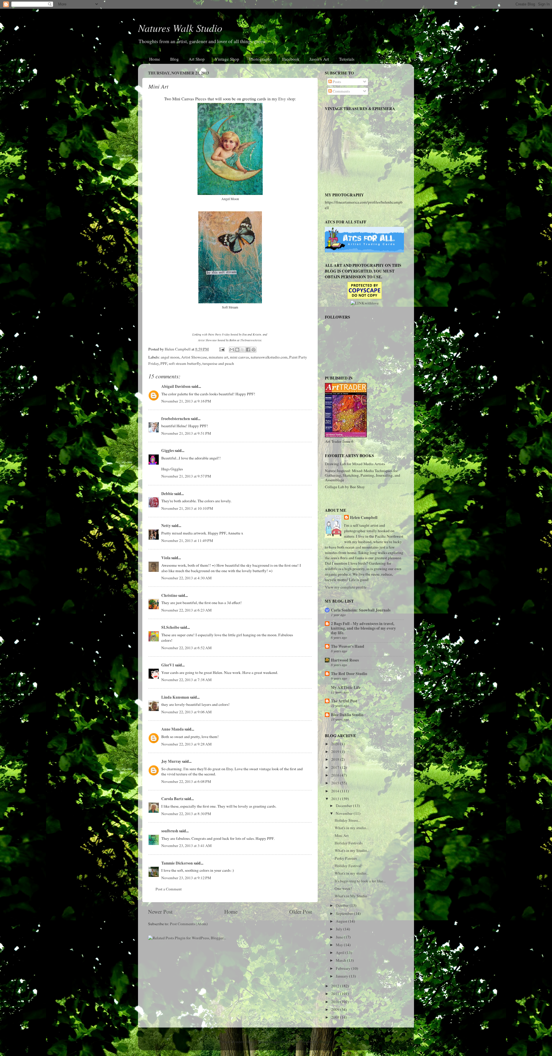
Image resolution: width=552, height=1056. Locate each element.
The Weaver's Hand (347, 646)
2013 (335, 798)
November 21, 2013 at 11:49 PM (187, 540)
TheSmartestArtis (250, 340)
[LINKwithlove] (364, 303)
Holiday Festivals (349, 843)
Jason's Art (319, 59)
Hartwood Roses (345, 660)
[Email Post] (221, 349)
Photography (260, 59)
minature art (218, 357)
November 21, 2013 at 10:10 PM (187, 508)
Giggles (167, 450)
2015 (335, 782)
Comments (341, 91)
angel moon (170, 357)
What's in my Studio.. (352, 850)
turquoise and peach (218, 363)
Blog (174, 59)
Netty (166, 525)
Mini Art (342, 835)
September (345, 913)
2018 (335, 759)
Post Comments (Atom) (189, 923)
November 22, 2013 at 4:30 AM (186, 577)
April (340, 952)
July (339, 929)
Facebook (291, 59)
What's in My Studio (351, 895)
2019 (335, 751)
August (342, 921)
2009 (335, 1009)
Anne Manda (172, 729)
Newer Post (160, 911)
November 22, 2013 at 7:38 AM (186, 679)
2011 (335, 993)
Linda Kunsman (175, 697)
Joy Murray (171, 761)
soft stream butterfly (185, 363)
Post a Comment (169, 889)
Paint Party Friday (219, 334)
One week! (343, 888)
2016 (335, 775)
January (342, 976)
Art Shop (197, 59)
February (343, 968)
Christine (169, 595)
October (343, 905)
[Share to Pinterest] (253, 349)
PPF (163, 363)
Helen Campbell (363, 517)
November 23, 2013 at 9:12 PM (186, 877)
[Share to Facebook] (248, 349)
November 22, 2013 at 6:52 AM (186, 647)
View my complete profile (346, 587)
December (344, 805)
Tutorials (346, 59)
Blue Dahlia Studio (347, 715)
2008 (335, 1017)
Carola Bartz (172, 799)
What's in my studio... (352, 827)
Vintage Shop (227, 59)
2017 (335, 767)
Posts (336, 81)
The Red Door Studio (349, 673)
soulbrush (169, 831)
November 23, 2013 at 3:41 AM (186, 845)
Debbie (167, 494)
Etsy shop (286, 98)
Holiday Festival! (349, 865)
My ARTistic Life (346, 687)
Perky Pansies (346, 858)
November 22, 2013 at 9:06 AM (186, 711)
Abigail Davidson (176, 386)
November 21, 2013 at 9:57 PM (186, 476)
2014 (335, 791)
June (340, 937)
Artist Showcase (207, 340)
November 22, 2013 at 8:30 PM (186, 813)
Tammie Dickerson (177, 863)
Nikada (292, 1041)
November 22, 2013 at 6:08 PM (186, 781)
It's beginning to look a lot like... (360, 880)
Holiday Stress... (348, 820)
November (345, 813)
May (340, 944)
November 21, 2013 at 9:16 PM (186, 401)
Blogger (325, 1041)
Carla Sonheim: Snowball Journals (360, 610)
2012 (335, 985)
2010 (335, 1001)
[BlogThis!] (237, 349)
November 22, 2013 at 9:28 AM (186, 744)
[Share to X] (243, 349)
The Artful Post (344, 701)
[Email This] (232, 349)
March (341, 960)
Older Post (300, 911)
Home (154, 59)
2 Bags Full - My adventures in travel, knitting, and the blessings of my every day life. (363, 628)
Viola (165, 558)
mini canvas (239, 357)
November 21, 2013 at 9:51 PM (186, 433)
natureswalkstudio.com (269, 357)
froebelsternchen (175, 418)
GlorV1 (167, 665)
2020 (335, 743)
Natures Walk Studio (180, 28)
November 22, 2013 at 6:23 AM (186, 610)
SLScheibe (170, 627)
